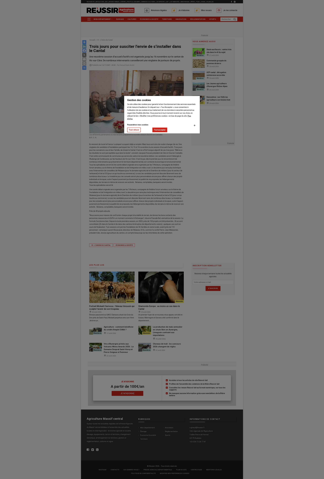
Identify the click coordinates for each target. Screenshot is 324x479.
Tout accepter (160, 130)
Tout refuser (134, 130)
